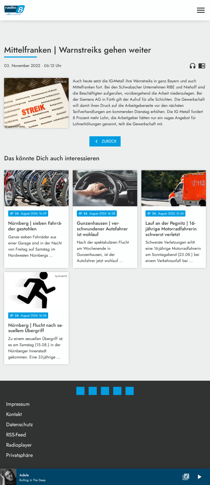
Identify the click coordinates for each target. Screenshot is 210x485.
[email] (129, 391)
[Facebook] (80, 391)
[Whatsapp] (105, 391)
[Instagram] (93, 391)
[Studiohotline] (117, 391)
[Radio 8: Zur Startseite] (99, 10)
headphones (192, 65)
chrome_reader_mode (201, 65)
